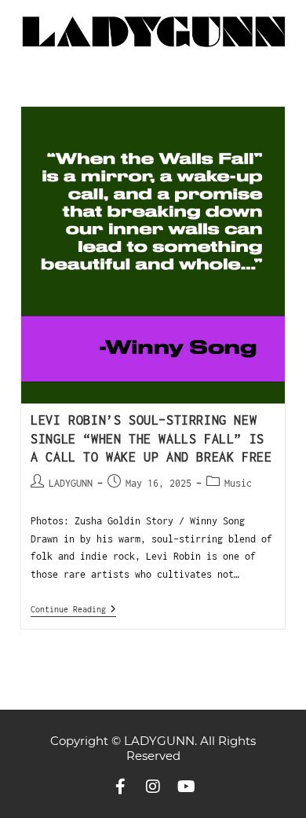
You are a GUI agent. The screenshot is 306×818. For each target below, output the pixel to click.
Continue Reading (73, 609)
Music (238, 483)
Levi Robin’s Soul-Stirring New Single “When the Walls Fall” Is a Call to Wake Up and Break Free (151, 438)
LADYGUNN (71, 483)
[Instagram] (153, 786)
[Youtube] (186, 786)
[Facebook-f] (120, 786)
